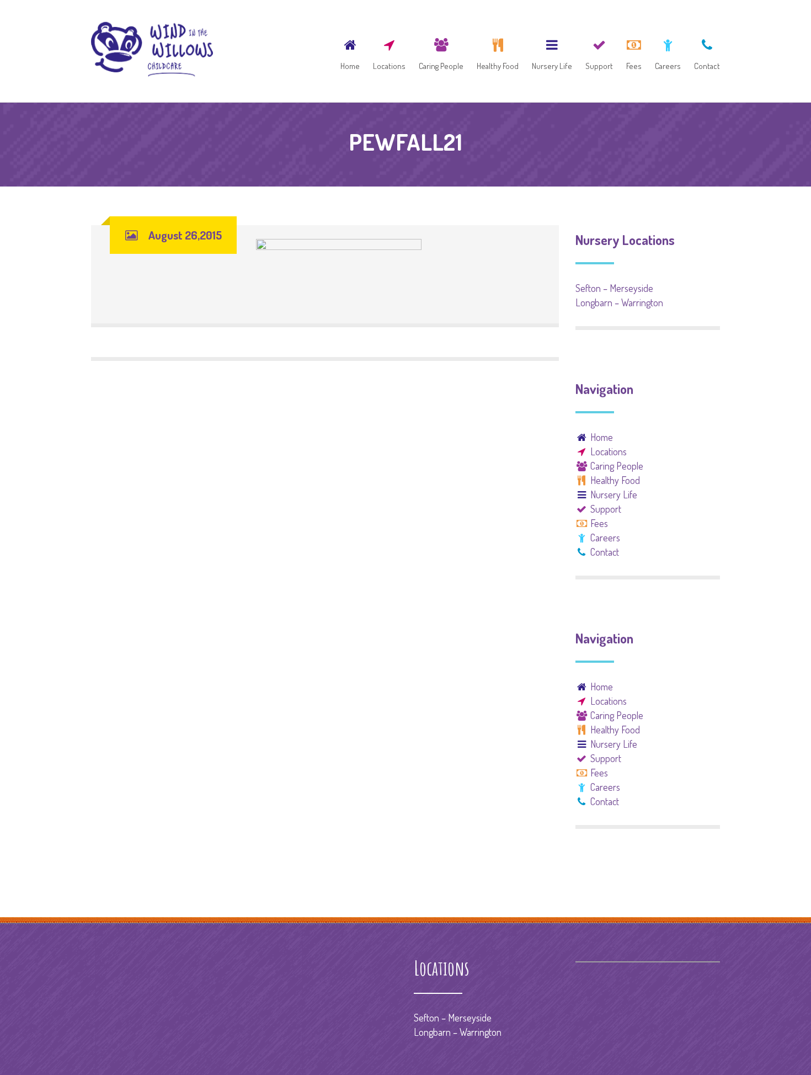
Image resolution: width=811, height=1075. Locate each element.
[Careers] (667, 51)
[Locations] (389, 51)
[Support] (599, 51)
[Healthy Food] (497, 51)
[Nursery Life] (552, 51)
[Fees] (634, 51)
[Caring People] (441, 51)
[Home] (350, 51)
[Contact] (704, 51)
